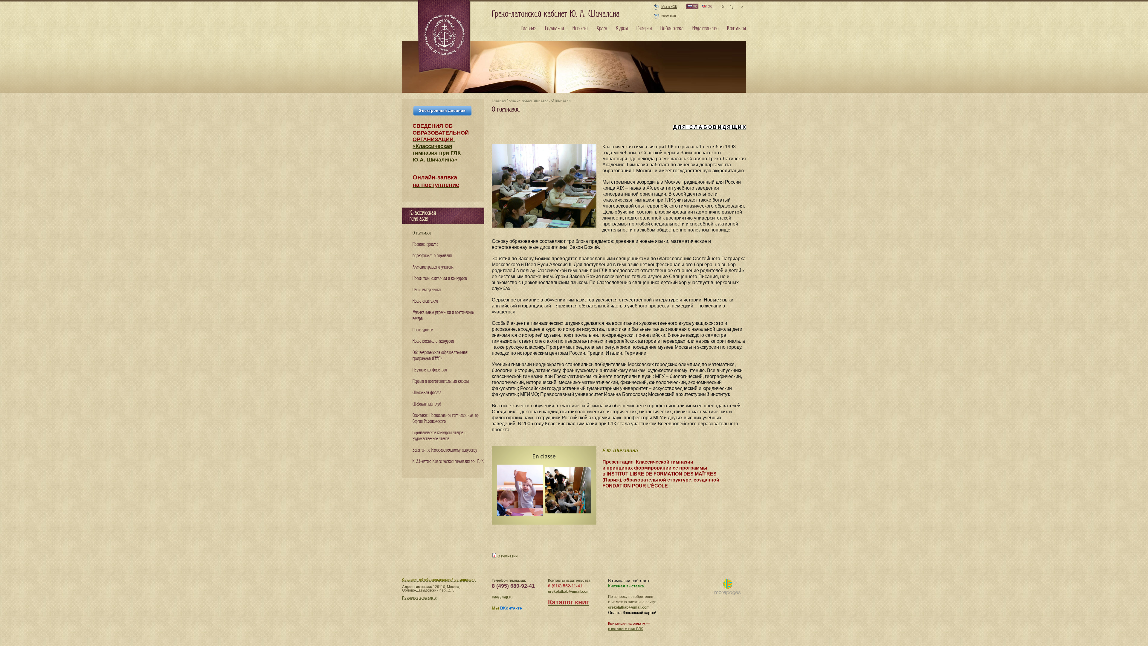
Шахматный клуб (427, 404)
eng (709, 6)
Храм (601, 28)
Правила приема (425, 244)
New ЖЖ (669, 16)
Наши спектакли (425, 301)
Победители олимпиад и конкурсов (440, 278)
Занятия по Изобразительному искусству (445, 450)
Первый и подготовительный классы (441, 381)
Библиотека (672, 28)
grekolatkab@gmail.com (569, 591)
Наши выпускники (427, 289)
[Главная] (444, 37)
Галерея (644, 28)
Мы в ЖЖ (669, 7)
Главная (499, 100)
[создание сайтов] (728, 587)
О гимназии (507, 556)
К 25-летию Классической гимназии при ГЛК (448, 461)
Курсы (622, 28)
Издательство (705, 28)
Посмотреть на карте (419, 597)
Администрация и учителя (433, 267)
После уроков (423, 330)
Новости (580, 28)
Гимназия (554, 28)
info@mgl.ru (502, 597)
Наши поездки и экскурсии (433, 341)
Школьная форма (427, 392)
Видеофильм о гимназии (432, 255)
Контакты (736, 28)
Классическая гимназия (529, 100)
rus (694, 6)
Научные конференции (430, 370)
